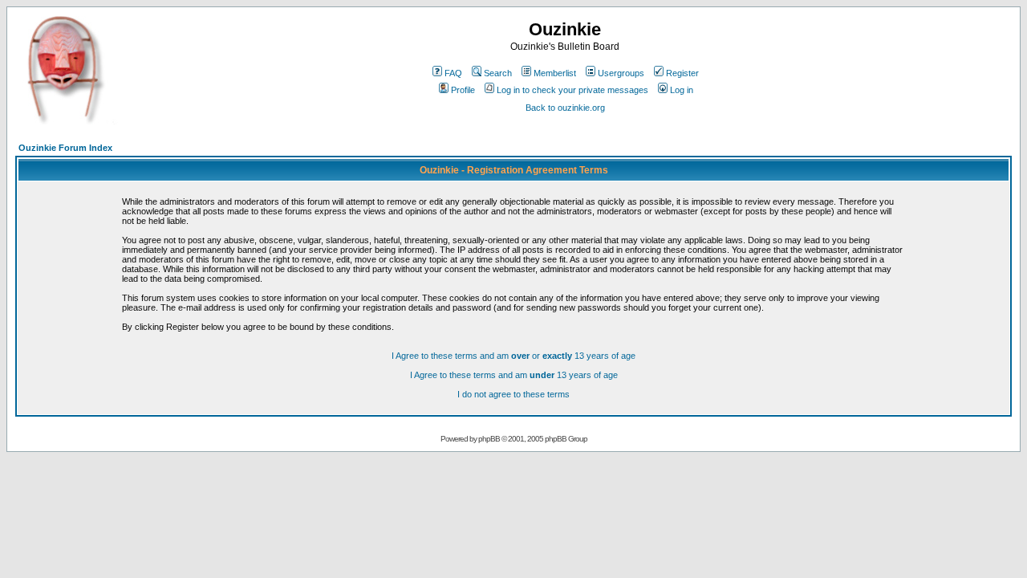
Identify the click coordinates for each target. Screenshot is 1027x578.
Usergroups (621, 73)
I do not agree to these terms (513, 394)
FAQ (453, 73)
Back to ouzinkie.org (565, 107)
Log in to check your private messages (572, 90)
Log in (681, 90)
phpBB (489, 438)
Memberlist (555, 73)
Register (682, 73)
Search (498, 73)
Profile (463, 90)
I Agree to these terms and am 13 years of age (514, 375)
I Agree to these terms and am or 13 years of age (513, 355)
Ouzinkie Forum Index (65, 148)
